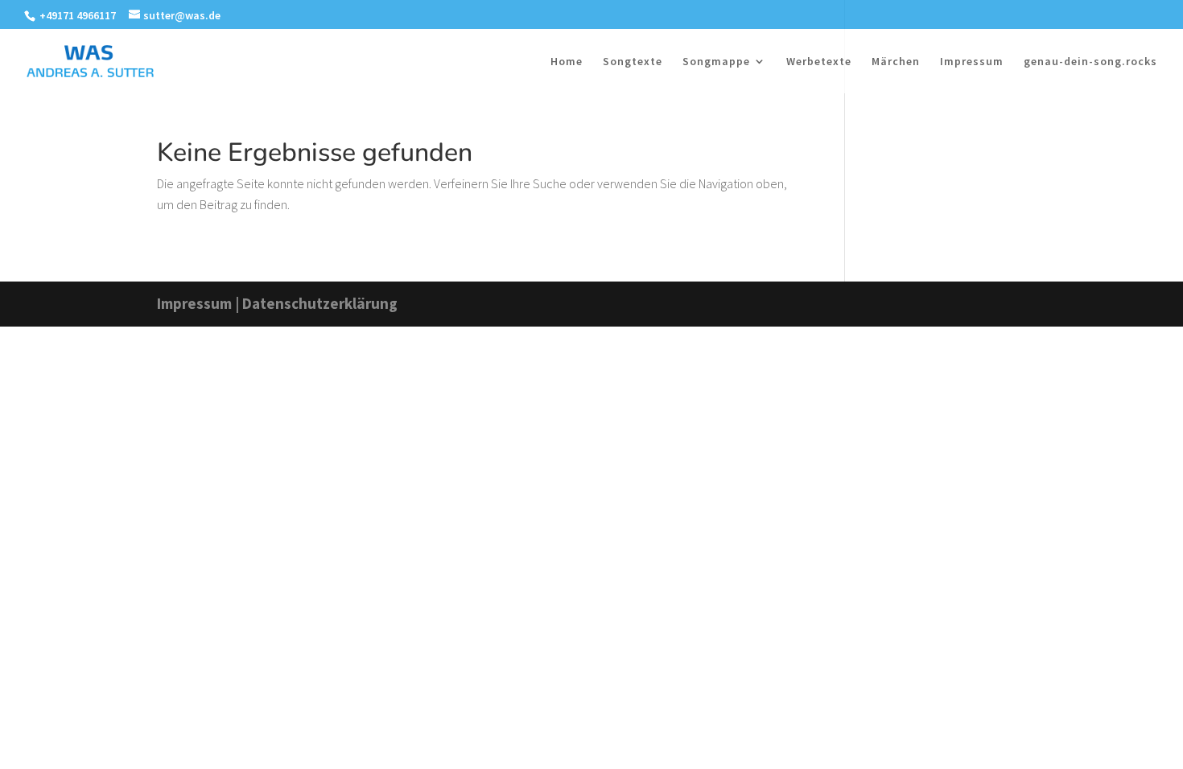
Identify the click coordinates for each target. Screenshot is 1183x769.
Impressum (972, 62)
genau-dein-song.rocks (1090, 62)
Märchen (896, 62)
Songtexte (632, 62)
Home (566, 62)
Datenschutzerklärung (320, 303)
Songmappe (716, 62)
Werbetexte (818, 62)
